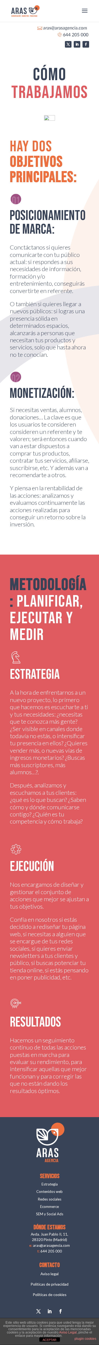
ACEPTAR (49, 1339)
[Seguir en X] (68, 44)
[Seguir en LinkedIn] (77, 44)
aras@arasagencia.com (51, 1245)
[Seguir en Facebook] (85, 44)
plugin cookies (85, 1339)
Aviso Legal (68, 1332)
